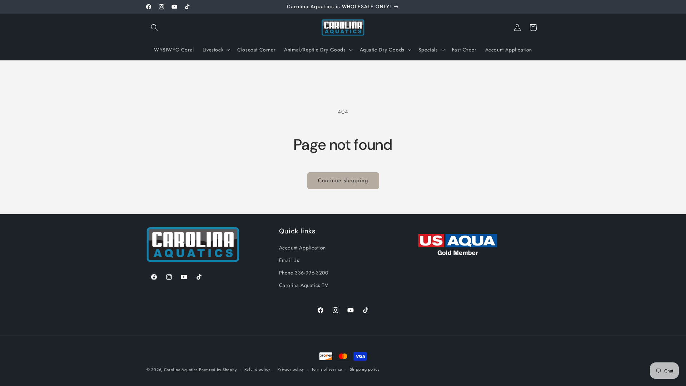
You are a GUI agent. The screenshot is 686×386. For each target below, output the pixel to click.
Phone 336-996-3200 (303, 272)
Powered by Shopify (218, 369)
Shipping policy (365, 369)
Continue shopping (343, 180)
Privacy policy (291, 369)
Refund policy (257, 369)
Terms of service (327, 369)
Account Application (302, 247)
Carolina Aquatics (181, 369)
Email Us (289, 260)
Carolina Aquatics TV (303, 285)
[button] (154, 27)
